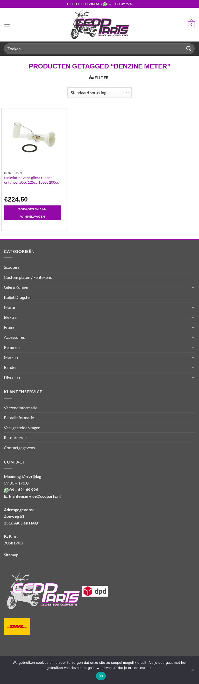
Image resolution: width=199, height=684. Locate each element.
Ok (100, 676)
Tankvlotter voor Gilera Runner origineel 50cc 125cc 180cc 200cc (31, 179)
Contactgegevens (19, 447)
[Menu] (7, 24)
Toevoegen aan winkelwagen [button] (32, 213)
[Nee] (192, 671)
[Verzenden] (189, 49)
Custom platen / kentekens (28, 277)
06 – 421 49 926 (120, 4)
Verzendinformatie (20, 407)
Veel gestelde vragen (22, 427)
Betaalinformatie (19, 417)
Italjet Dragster (17, 297)
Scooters (11, 267)
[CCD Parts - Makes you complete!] (100, 25)
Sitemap (11, 554)
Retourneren (15, 437)
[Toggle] (193, 287)
